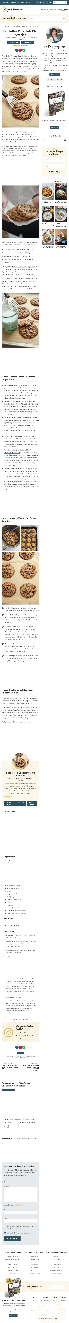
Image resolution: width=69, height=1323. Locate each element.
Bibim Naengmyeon (56, 1270)
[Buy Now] (54, 103)
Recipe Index (17, 26)
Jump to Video (28, 42)
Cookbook (21, 2)
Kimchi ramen (56, 1273)
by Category (53, 9)
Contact (14, 2)
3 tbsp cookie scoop (13, 925)
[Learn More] (54, 34)
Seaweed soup (34, 1259)
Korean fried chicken (12, 1259)
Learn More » (55, 74)
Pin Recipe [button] (20, 802)
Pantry (28, 2)
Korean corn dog (13, 1270)
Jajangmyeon (56, 1264)
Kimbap (56, 1256)
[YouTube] (50, 2)
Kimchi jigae (34, 1262)
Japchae (56, 1267)
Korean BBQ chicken (13, 1256)
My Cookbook (45, 1307)
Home (3, 2)
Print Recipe (9, 803)
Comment (7, 1186)
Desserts (24, 26)
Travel (55, 1301)
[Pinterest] (43, 2)
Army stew (34, 1270)
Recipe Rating (8, 1205)
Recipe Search (45, 1301)
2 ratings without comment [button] (29, 1138)
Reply (32, 1119)
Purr (56, 1318)
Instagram (63, 1307)
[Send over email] (24, 50)
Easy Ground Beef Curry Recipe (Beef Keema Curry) (30, 1067)
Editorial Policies (33, 1304)
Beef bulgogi (12, 1267)
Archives (20, 1053)
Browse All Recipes (63, 9)
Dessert (32, 1017)
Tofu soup (34, 1256)
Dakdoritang (34, 1267)
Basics (55, 1304)
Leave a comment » (25, 1057)
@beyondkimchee (24, 1033)
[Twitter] (47, 2)
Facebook (64, 1301)
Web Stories (55, 1307)
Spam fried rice (56, 1262)
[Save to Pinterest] (20, 50)
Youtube (63, 1310)
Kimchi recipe (12, 1264)
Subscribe (54, 172)
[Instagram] (37, 2)
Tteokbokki (12, 1273)
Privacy (33, 1310)
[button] (14, 45)
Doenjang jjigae (34, 1273)
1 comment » (20, 39)
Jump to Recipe (14, 42)
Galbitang (34, 1264)
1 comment (14, 1057)
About (8, 2)
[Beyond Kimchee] (12, 9)
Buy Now (54, 127)
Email (6, 1218)
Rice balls (56, 1259)
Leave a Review (31, 803)
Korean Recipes (45, 9)
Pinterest (64, 1304)
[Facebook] (40, 2)
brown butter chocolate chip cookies (24, 267)
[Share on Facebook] (17, 50)
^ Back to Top (47, 1316)
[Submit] (65, 2)
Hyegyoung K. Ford (11, 37)
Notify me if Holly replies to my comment (18, 1233)
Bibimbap (13, 1262)
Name (6, 1210)
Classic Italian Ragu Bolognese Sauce (10, 1066)
